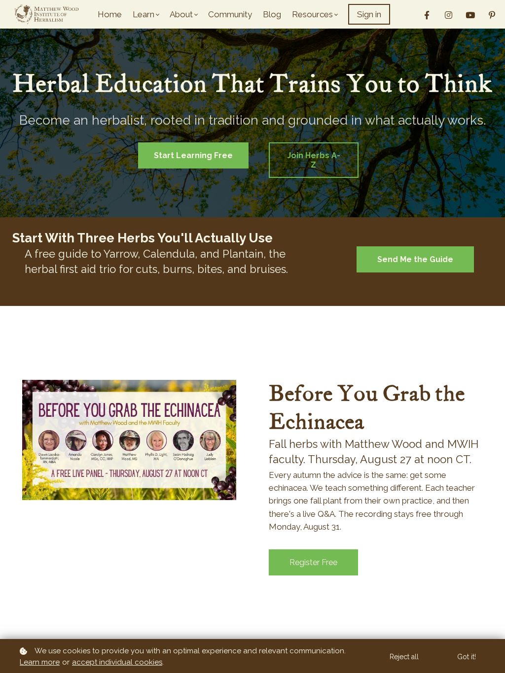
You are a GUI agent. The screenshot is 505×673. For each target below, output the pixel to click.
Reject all (404, 657)
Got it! (466, 657)
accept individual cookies (117, 662)
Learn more (40, 662)
